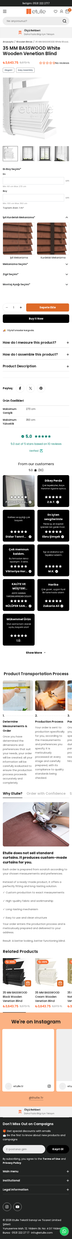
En (4, 174)
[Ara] (64, 21)
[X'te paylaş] (30, 388)
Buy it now (36, 318)
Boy (5, 191)
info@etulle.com (42, 1232)
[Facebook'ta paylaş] (20, 388)
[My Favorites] (55, 11)
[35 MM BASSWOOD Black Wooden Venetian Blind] (18, 973)
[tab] (12, 794)
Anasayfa (8, 41)
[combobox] (36, 21)
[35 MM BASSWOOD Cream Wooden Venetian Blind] (50, 973)
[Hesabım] (61, 11)
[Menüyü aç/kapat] (5, 11)
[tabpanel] (36, 872)
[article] (19, 491)
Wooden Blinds (24, 41)
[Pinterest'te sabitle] (41, 388)
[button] (47, 63)
